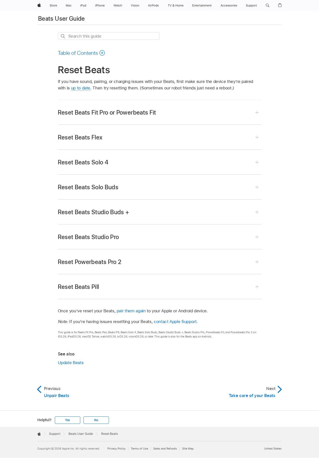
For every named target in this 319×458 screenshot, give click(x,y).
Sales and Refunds (165, 448)
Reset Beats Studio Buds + (93, 212)
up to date (80, 87)
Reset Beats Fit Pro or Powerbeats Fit (107, 112)
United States (273, 448)
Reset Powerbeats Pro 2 (90, 261)
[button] (267, 5)
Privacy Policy (116, 448)
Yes (67, 420)
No (96, 420)
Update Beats (71, 362)
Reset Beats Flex (80, 137)
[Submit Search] (63, 36)
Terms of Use (139, 448)
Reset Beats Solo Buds (88, 187)
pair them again (131, 310)
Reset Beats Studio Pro (88, 237)
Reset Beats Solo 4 (83, 162)
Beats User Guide (61, 18)
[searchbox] (109, 36)
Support (54, 434)
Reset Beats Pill (78, 286)
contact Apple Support (175, 321)
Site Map (188, 448)
